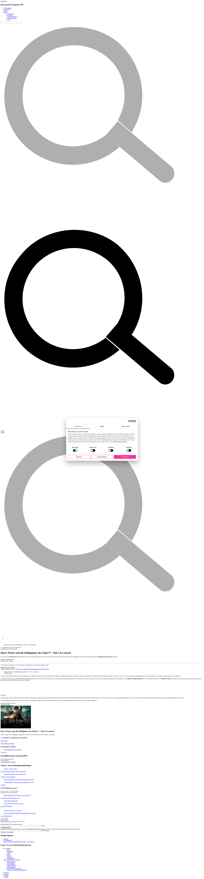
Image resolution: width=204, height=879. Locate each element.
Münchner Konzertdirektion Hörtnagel (16, 870)
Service (6, 12)
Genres (5, 11)
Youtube (6, 875)
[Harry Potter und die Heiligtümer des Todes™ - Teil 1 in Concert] (7, 743)
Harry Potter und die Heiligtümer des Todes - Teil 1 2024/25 (19, 841)
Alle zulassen (125, 457)
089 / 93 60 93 (4, 820)
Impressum (10, 857)
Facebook (6, 872)
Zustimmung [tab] (78, 426)
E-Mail (43, 825)
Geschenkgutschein (12, 16)
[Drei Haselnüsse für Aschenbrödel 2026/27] (102, 779)
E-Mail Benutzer (45, 830)
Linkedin (6, 877)
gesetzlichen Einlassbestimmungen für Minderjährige (35, 669)
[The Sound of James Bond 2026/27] (102, 801)
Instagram (6, 874)
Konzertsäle (7, 9)
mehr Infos (13, 762)
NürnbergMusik (11, 864)
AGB (8, 854)
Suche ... (3, 430)
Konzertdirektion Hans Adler (14, 868)
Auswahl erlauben (102, 457)
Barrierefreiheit (11, 858)
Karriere (9, 855)
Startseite (6, 839)
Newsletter (9, 15)
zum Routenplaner (5, 762)
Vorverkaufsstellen (11, 18)
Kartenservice (10, 13)
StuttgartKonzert (11, 867)
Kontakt (9, 19)
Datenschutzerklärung (120, 441)
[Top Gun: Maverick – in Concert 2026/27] (102, 810)
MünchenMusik (11, 861)
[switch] (93, 450)
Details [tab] (102, 426)
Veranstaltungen (8, 8)
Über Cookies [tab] (126, 426)
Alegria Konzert (11, 862)
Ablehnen (79, 457)
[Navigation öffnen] (1, 642)
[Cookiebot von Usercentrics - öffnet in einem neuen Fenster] (129, 421)
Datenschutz (10, 851)
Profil (8, 850)
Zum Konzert (4, 741)
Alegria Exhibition (11, 865)
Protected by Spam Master (7, 832)
